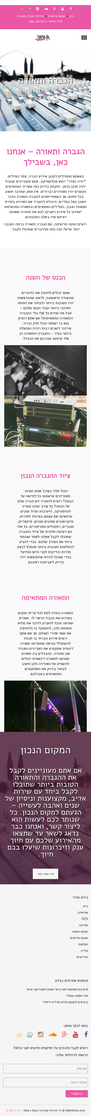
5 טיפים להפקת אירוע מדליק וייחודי (65, 1002)
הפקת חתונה (80, 931)
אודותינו (83, 912)
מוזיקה (83, 925)
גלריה (84, 950)
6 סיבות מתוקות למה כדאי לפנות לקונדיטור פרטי (57, 989)
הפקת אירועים (56, 16)
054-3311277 (37, 21)
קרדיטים (82, 957)
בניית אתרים (13, 1110)
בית (71, 16)
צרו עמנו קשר (45, 874)
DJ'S (85, 919)
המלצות (83, 944)
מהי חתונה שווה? (77, 996)
